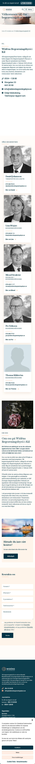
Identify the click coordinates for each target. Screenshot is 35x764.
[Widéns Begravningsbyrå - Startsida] (11, 669)
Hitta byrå (10, 556)
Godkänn (17, 747)
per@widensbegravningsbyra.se (15, 335)
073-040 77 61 (10, 334)
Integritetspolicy (22, 761)
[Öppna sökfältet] (22, 9)
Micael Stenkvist (13, 275)
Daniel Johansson (13, 176)
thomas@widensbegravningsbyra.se (16, 385)
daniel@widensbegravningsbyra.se (16, 186)
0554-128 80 (8, 704)
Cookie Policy (11, 761)
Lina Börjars (11, 226)
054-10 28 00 (27, 3)
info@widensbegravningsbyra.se (15, 691)
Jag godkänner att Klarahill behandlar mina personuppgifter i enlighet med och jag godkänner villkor (18, 626)
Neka (17, 752)
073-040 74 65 (10, 383)
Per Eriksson (11, 326)
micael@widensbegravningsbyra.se (16, 286)
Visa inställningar (17, 757)
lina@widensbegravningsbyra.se (15, 235)
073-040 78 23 (10, 184)
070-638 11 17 (10, 284)
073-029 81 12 (10, 233)
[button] (32, 720)
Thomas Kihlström (14, 375)
